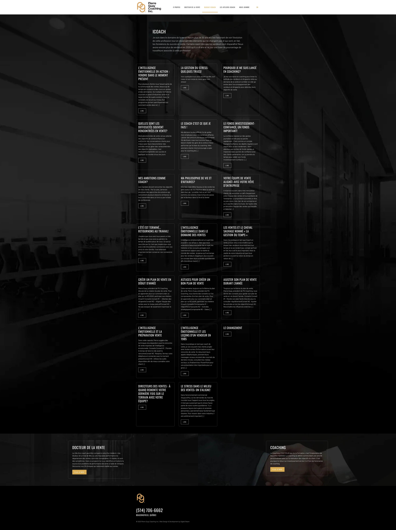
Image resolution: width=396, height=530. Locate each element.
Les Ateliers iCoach (227, 7)
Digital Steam (185, 522)
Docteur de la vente (192, 7)
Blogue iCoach (210, 7)
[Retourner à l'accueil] (149, 7)
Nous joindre (244, 7)
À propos (176, 7)
